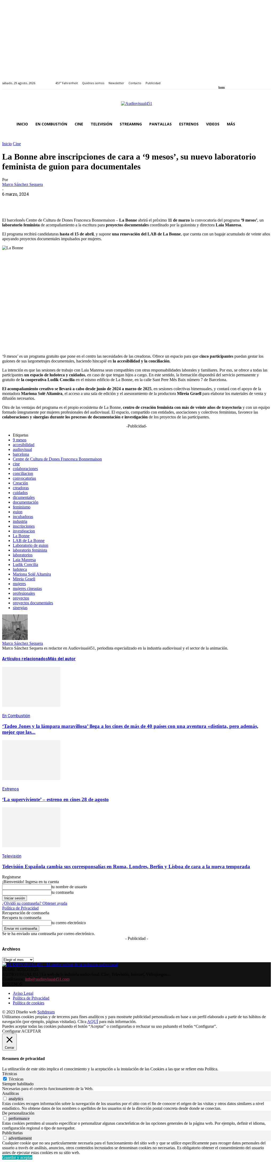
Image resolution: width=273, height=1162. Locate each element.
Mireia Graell (24, 579)
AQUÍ (92, 1021)
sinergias (20, 607)
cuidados (20, 492)
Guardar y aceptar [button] (17, 1157)
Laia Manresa (24, 559)
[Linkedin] (232, 80)
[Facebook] (220, 80)
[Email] (88, 202)
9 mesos (19, 440)
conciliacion (23, 473)
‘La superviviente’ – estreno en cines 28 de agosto (55, 799)
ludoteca (20, 569)
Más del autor (62, 658)
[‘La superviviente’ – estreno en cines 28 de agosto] (31, 784)
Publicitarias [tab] (12, 1133)
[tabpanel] (136, 1088)
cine (16, 464)
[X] (30, 202)
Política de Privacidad (20, 908)
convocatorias (24, 478)
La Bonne (21, 535)
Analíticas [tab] (10, 1093)
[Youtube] (245, 80)
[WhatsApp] (49, 202)
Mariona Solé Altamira (32, 574)
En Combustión (16, 715)
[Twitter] (238, 80)
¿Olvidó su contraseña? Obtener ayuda (34, 903)
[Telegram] (106, 202)
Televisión (11, 856)
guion (17, 511)
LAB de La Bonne (29, 540)
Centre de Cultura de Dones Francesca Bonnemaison (57, 459)
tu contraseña (62, 892)
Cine (17, 143)
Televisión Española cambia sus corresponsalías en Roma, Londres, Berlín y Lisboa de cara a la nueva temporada (126, 866)
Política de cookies (28, 1003)
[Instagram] (226, 80)
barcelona (21, 454)
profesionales (24, 593)
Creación (20, 483)
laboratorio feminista (30, 550)
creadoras (21, 488)
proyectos (21, 598)
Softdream (46, 1012)
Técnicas (16, 1079)
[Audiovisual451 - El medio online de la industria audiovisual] (136, 106)
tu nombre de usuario (69, 886)
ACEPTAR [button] (31, 1031)
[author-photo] (15, 638)
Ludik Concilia (25, 564)
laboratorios (23, 555)
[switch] (5, 1098)
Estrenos (10, 789)
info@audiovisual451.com (47, 979)
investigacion (24, 531)
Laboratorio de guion (30, 545)
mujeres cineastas (27, 588)
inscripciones (24, 526)
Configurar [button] (11, 1031)
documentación (25, 502)
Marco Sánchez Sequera (22, 184)
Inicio (7, 143)
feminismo (21, 507)
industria (20, 521)
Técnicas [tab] (9, 1073)
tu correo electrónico (68, 922)
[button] (264, 124)
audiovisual (22, 449)
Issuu (221, 87)
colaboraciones (25, 468)
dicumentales (24, 497)
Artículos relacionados (25, 658)
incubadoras (23, 516)
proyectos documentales (33, 603)
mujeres (19, 583)
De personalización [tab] (18, 1113)
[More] (126, 202)
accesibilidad (23, 444)
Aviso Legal (23, 993)
